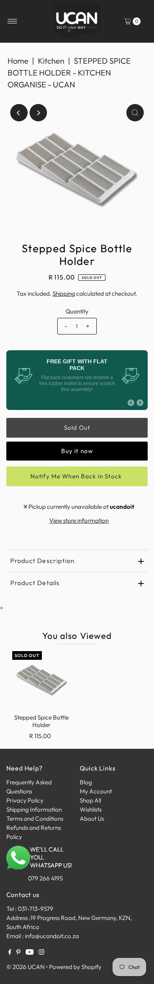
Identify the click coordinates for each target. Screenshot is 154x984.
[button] (77, 541)
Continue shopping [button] (77, 570)
